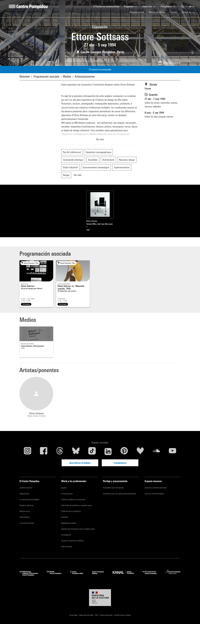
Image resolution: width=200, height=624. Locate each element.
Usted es (187, 12)
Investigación (66, 535)
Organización (24, 493)
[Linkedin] (108, 451)
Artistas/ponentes (85, 76)
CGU (97, 615)
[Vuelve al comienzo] (193, 617)
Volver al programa (172, 62)
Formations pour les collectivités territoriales (119, 493)
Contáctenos (120, 462)
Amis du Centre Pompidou (154, 493)
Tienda (174, 12)
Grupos (63, 487)
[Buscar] (182, 7)
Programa (129, 6)
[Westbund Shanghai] (152, 575)
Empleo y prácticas (26, 505)
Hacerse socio (24, 511)
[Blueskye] (76, 451)
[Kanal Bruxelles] (125, 575)
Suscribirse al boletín (79, 462)
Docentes (64, 517)
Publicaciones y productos (71, 511)
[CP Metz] (79, 575)
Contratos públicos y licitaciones (73, 499)
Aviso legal (73, 615)
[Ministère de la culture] (100, 597)
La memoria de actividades (29, 499)
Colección (147, 6)
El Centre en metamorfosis (107, 6)
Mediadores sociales (68, 523)
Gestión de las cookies (122, 615)
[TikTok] (92, 451)
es (190, 6)
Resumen (24, 76)
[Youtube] (172, 451)
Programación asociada (46, 76)
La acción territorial (26, 523)
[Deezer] (140, 451)
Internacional (24, 517)
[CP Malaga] (100, 575)
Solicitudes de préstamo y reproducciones (76, 505)
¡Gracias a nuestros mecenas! (155, 487)
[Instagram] (27, 451)
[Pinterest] (124, 451)
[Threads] (60, 451)
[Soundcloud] (156, 451)
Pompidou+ (167, 6)
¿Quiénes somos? (25, 487)
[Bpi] (30, 575)
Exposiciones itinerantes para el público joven (78, 529)
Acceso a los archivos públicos (72, 540)
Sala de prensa (66, 546)
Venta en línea (157, 12)
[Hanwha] (173, 575)
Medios (67, 76)
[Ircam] (56, 575)
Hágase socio (138, 12)
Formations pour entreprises (113, 487)
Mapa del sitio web (86, 615)
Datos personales (106, 615)
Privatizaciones (66, 493)
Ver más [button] (100, 139)
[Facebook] (44, 451)
